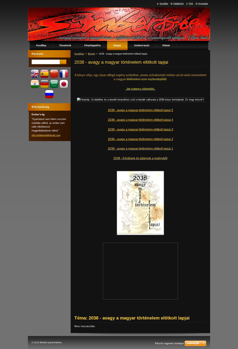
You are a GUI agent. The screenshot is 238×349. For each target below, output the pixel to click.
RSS (191, 3)
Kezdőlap (79, 54)
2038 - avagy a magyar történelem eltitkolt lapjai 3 (140, 129)
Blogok (91, 54)
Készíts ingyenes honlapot (169, 343)
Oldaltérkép (178, 3)
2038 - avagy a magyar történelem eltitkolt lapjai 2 (140, 139)
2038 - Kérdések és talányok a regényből (140, 158)
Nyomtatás (203, 3)
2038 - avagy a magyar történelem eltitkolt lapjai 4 (140, 119)
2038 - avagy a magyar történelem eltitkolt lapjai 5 (140, 110)
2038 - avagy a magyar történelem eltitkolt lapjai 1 (140, 148)
